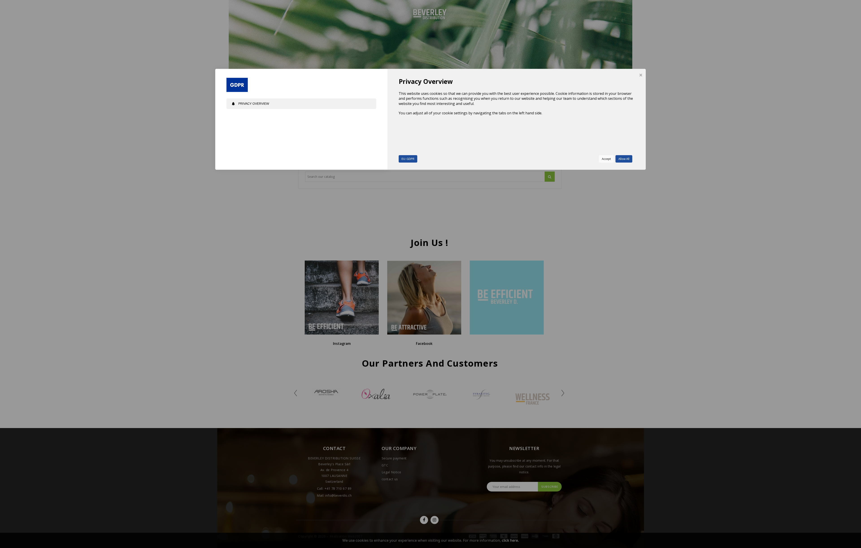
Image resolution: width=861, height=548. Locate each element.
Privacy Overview (250, 104)
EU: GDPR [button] (408, 159)
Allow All (623, 159)
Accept (606, 159)
